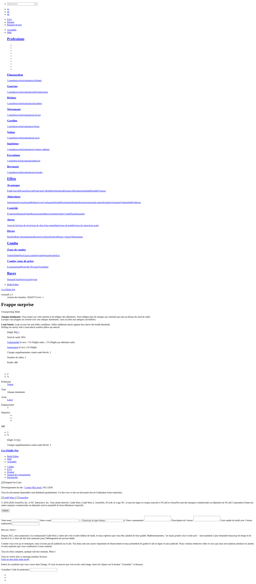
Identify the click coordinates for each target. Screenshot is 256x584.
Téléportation (76, 237)
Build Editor (13, 284)
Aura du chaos (82, 225)
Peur (63, 202)
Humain (11, 279)
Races (11, 273)
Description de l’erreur (182, 520)
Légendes (38, 172)
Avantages (13, 185)
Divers (11, 231)
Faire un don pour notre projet (15, 559)
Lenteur (99, 202)
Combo (12, 243)
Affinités (37, 80)
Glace (26, 255)
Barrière (11, 237)
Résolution (78, 191)
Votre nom (6, 520)
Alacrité (16, 191)
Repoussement (37, 214)
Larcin (36, 138)
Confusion (48, 202)
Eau (58, 255)
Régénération (56, 191)
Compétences (13, 80)
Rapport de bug (14, 25)
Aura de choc (37, 225)
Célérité (46, 191)
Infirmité (57, 202)
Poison (46, 255)
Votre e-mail (46, 520)
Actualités (11, 30)
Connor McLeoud (32, 487)
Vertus (36, 126)
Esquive (38, 237)
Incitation (107, 202)
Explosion (12, 267)
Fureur (23, 191)
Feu (21, 255)
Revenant (13, 166)
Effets (11, 179)
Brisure (36, 161)
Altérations (13, 196)
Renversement (51, 214)
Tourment (115, 202)
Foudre (40, 255)
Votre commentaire (135, 520)
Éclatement (12, 214)
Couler (67, 214)
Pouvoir (30, 191)
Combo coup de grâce (20, 261)
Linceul (37, 115)
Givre (40, 202)
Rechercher (12, 477)
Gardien (12, 120)
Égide (10, 191)
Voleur (11, 132)
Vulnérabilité (126, 202)
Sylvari (34, 279)
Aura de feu (12, 225)
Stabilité (86, 191)
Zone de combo (16, 249)
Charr (17, 279)
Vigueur (102, 191)
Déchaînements (40, 92)
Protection (38, 191)
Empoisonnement (87, 202)
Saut (19, 267)
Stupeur (21, 214)
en (8, 12)
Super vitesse (64, 237)
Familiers (37, 103)
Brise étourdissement (24, 237)
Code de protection (20, 569)
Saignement (12, 202)
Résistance (68, 191)
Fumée (53, 255)
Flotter (28, 214)
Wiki (9, 32)
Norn (22, 279)
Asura (28, 279)
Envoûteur (13, 155)
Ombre (10, 255)
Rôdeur (11, 97)
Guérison (46, 237)
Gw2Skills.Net (8, 289)
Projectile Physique (30, 267)
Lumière (33, 255)
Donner (10, 22)
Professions (15, 39)
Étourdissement (77, 214)
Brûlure (34, 202)
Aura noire (94, 225)
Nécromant (14, 109)
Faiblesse (136, 202)
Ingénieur (13, 143)
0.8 (18, 440)
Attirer (61, 214)
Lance (10, 400)
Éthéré (17, 255)
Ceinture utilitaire (41, 149)
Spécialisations (26, 80)
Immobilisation (72, 202)
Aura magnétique (52, 225)
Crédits (10, 466)
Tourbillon (43, 267)
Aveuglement (24, 202)
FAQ (9, 19)
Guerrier (12, 86)
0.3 (17, 332)
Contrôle (12, 208)
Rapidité (94, 191)
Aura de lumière (67, 225)
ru (8, 9)
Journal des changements (18, 474)
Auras (11, 219)
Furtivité (54, 237)
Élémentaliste (15, 74)
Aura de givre (24, 225)
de (8, 14)
